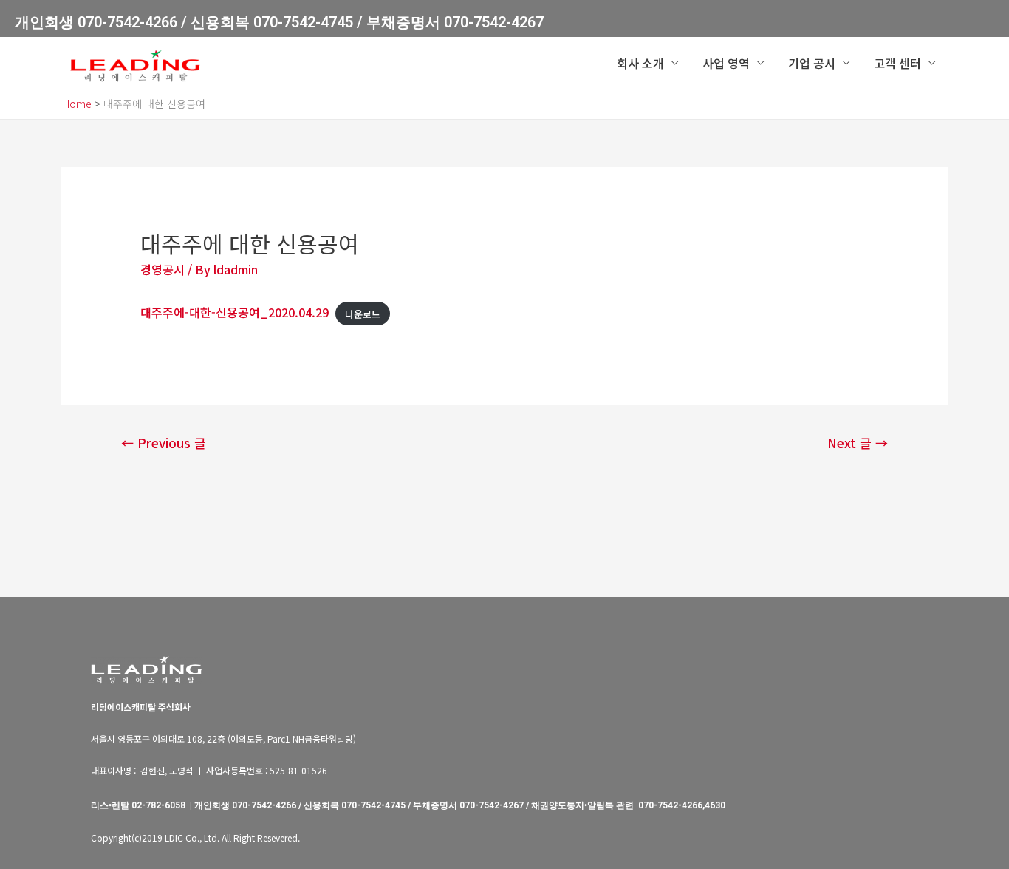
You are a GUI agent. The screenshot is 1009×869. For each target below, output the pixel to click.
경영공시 (162, 269)
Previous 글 (163, 442)
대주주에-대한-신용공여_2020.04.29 (234, 312)
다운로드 (362, 313)
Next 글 (857, 442)
